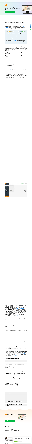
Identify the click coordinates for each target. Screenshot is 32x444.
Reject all (20, 441)
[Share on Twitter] (30, 25)
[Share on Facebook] (30, 22)
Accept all (15, 441)
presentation (14, 40)
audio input (10, 382)
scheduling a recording (10, 341)
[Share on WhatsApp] (30, 29)
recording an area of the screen (20, 308)
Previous (7, 191)
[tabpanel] (16, 190)
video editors (17, 315)
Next (25, 191)
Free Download (10, 420)
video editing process (14, 355)
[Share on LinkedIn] (30, 27)
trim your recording (22, 353)
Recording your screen (8, 47)
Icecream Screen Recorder (12, 51)
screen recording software (13, 63)
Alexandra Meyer (10, 437)
